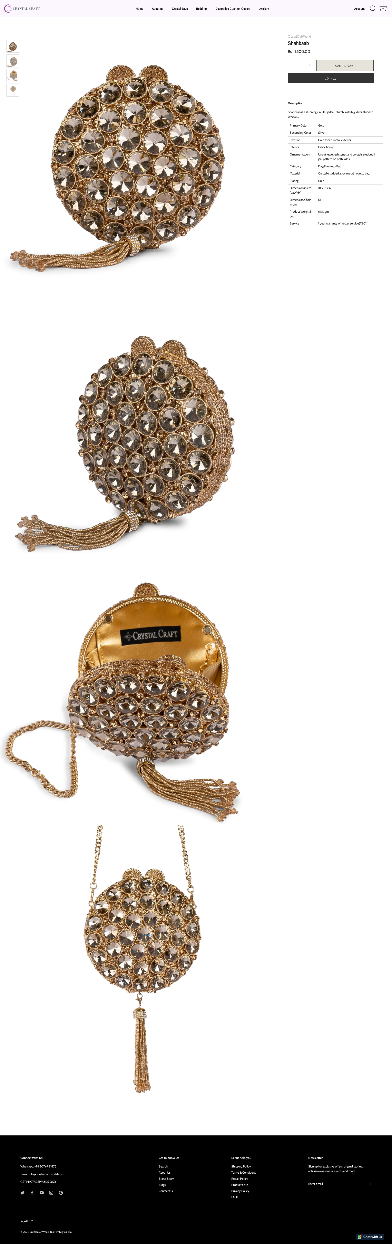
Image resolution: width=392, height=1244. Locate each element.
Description (295, 103)
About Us (164, 1172)
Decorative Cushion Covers (232, 8)
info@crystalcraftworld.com (46, 1174)
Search (163, 1166)
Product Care (239, 1185)
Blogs (162, 1185)
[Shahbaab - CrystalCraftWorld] (12, 46)
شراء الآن (330, 78)
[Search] (372, 8)
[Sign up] (370, 1184)
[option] (12, 47)
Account (359, 8)
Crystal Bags (180, 8)
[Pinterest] (61, 1192)
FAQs (234, 1197)
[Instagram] (51, 1192)
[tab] (297, 103)
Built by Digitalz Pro (61, 1231)
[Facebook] (32, 1192)
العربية (24, 1220)
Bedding (201, 8)
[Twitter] (22, 1192)
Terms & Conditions (243, 1172)
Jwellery (264, 8)
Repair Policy (239, 1179)
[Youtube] (42, 1192)
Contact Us (166, 1191)
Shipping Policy (241, 1166)
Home (139, 8)
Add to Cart (345, 65)
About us (157, 8)
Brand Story (166, 1179)
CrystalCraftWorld (299, 36)
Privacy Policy (240, 1191)
